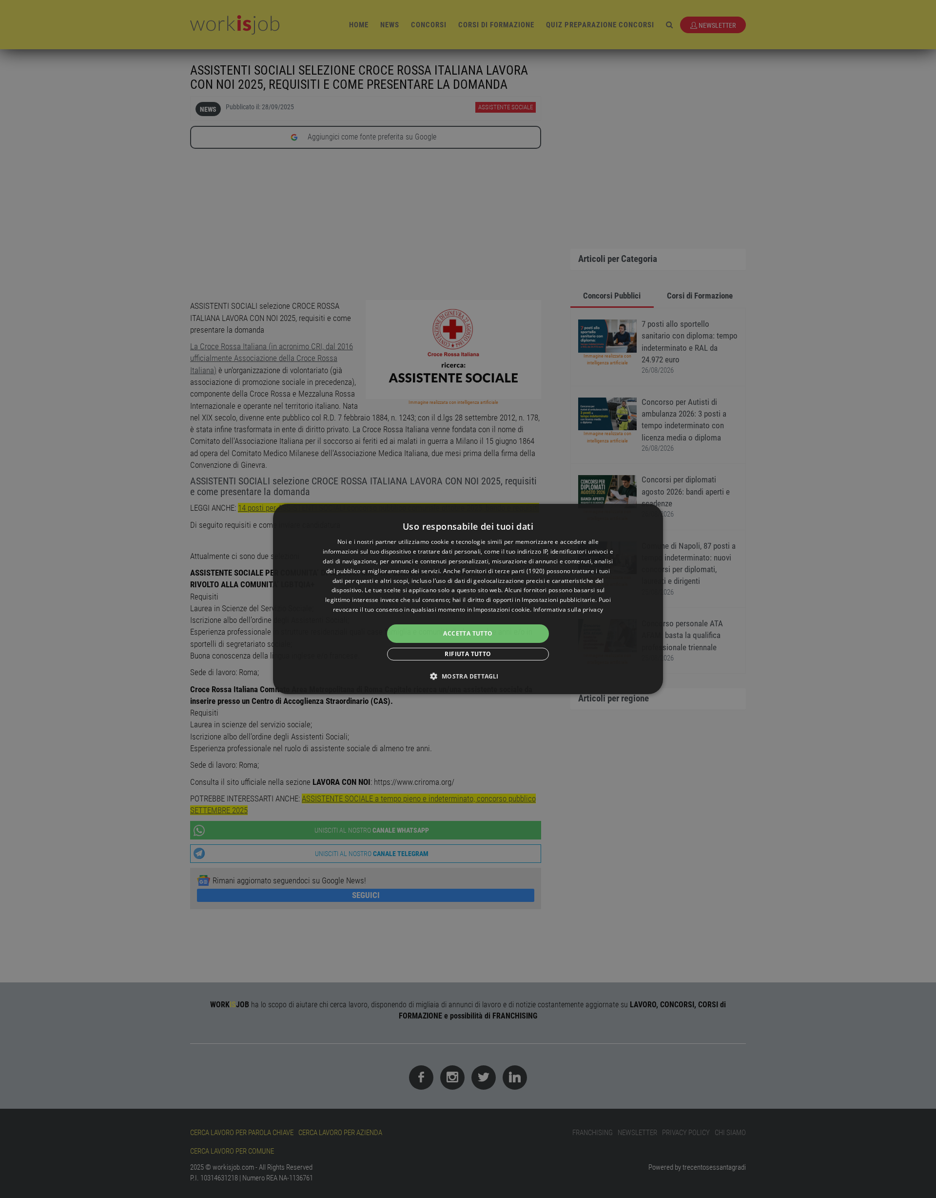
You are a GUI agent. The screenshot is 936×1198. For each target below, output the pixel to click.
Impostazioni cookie (501, 609)
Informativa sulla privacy (568, 609)
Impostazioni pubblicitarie (558, 600)
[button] (467, 676)
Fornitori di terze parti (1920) (503, 571)
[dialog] (468, 599)
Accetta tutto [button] (467, 633)
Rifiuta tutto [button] (468, 654)
